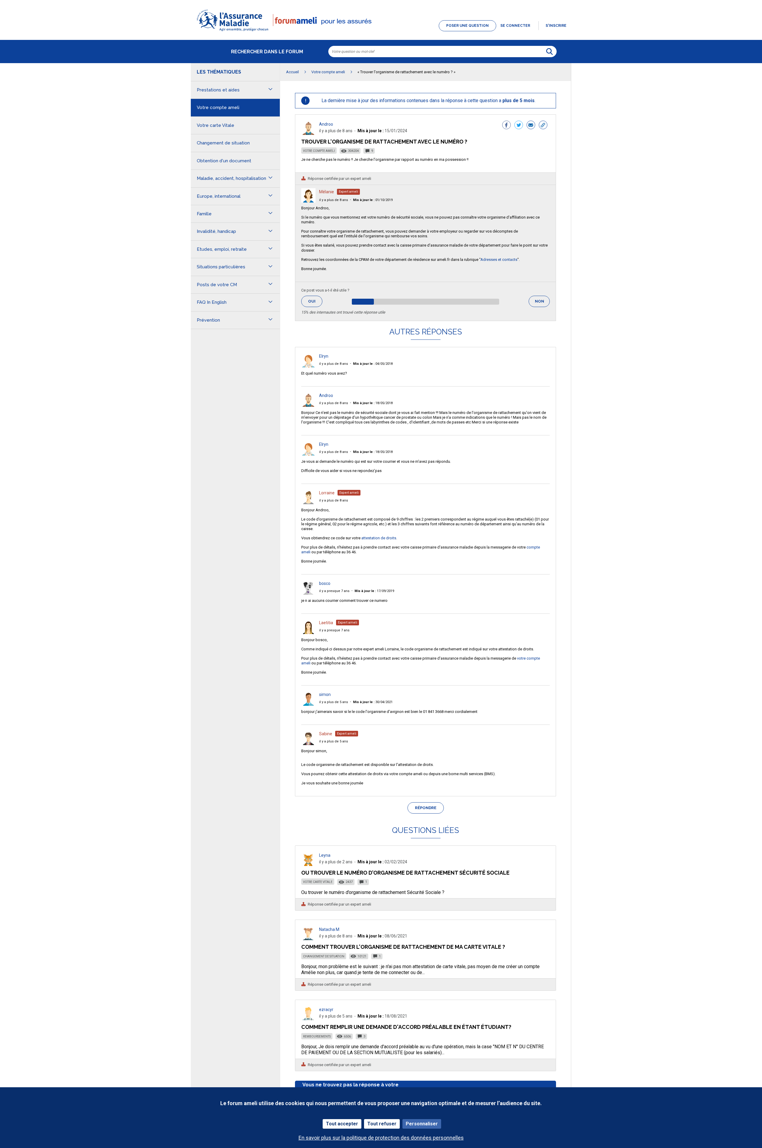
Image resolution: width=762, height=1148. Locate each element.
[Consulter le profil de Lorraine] (308, 502)
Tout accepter (342, 1124)
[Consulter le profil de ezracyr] (308, 1018)
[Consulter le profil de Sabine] (308, 743)
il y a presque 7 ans (334, 591)
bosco (324, 583)
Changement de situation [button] (223, 143)
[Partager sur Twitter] (518, 126)
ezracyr (326, 1009)
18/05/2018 (373, 403)
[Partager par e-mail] (531, 126)
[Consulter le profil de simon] (308, 704)
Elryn (323, 356)
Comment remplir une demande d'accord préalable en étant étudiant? (406, 1027)
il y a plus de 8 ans (333, 200)
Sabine (325, 733)
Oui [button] (315, 301)
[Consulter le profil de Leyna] (308, 864)
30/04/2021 (373, 702)
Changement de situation (323, 956)
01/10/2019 (373, 200)
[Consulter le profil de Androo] (308, 133)
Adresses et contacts (498, 259)
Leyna (324, 855)
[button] (381, 31)
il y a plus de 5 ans (333, 702)
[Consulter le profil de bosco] (308, 593)
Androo (326, 124)
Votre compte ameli (319, 150)
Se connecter (515, 26)
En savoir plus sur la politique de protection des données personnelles (381, 1138)
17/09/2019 (374, 591)
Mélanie (326, 191)
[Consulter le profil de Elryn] (308, 366)
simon (325, 694)
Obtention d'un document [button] (224, 160)
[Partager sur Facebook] (506, 126)
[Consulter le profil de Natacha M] (308, 938)
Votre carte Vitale (317, 882)
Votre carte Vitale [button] (215, 125)
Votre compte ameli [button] (218, 107)
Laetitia (326, 622)
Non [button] (542, 303)
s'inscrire (556, 26)
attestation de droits (378, 538)
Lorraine (327, 492)
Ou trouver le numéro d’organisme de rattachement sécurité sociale (405, 873)
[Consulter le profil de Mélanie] (308, 201)
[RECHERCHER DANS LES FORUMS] (549, 51)
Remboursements (317, 1036)
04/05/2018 (373, 364)
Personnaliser (422, 1124)
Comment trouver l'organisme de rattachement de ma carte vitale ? (403, 947)
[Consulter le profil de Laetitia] (308, 632)
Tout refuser (381, 1124)
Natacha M (329, 929)
